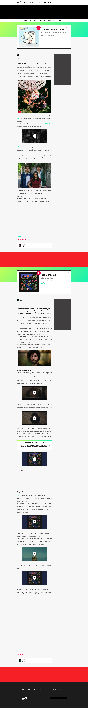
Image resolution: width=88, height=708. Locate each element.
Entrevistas (49, 20)
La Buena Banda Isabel (20, 57)
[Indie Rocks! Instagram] (60, 2)
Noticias (25, 20)
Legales (28, 689)
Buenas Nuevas (60, 20)
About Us (41, 689)
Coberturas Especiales (42, 20)
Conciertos (35, 20)
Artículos (54, 20)
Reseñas (30, 20)
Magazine (35, 2)
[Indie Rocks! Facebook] (57, 2)
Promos (45, 2)
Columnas (50, 2)
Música (25, 2)
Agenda (29, 2)
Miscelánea (41, 2)
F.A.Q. (45, 689)
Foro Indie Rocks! (34, 689)
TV (32, 2)
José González (43, 283)
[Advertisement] (44, 11)
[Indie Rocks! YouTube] (62, 2)
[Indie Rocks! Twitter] (59, 2)
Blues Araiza (21, 54)
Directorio (23, 689)
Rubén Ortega (21, 300)
